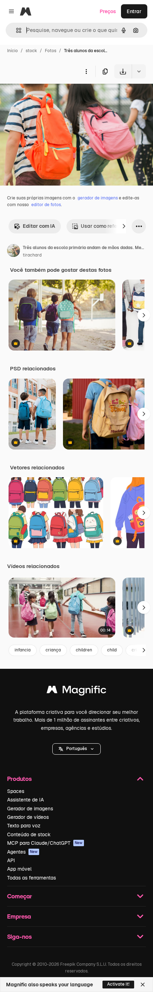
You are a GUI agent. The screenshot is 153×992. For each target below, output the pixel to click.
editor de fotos (46, 205)
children (84, 650)
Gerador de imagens (30, 808)
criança (53, 650)
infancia (23, 650)
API (11, 860)
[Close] (142, 984)
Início (12, 51)
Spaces (15, 791)
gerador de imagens (98, 198)
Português (76, 748)
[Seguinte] (123, 226)
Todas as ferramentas (31, 878)
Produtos (19, 778)
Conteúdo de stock (29, 834)
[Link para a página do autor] (13, 251)
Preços (108, 11)
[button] (76, 749)
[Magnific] (76, 691)
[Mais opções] (86, 71)
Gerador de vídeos (28, 817)
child (112, 650)
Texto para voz (24, 825)
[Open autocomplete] (16, 30)
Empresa (19, 916)
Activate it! (118, 984)
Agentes (22, 852)
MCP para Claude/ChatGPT (45, 843)
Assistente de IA (25, 800)
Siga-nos (19, 936)
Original (46, 95)
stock (31, 51)
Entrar (134, 11)
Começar (19, 896)
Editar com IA (39, 226)
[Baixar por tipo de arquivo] (139, 71)
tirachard (32, 255)
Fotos (50, 51)
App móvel (19, 869)
